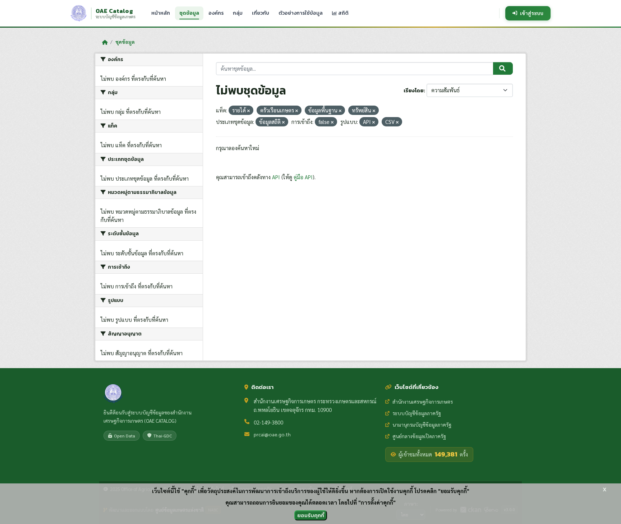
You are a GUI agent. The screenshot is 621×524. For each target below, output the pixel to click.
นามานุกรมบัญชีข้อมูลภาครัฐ (421, 424)
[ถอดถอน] (248, 110)
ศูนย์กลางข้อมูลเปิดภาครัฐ (419, 436)
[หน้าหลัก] (104, 42)
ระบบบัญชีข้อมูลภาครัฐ (416, 413)
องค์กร (216, 13)
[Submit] (503, 68)
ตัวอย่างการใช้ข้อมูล (301, 13)
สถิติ (343, 13)
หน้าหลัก (160, 13)
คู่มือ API (303, 176)
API (276, 176)
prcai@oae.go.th (272, 434)
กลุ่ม (238, 13)
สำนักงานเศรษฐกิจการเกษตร (422, 401)
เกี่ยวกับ (260, 13)
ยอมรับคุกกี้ (310, 515)
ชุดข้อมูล (189, 13)
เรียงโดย (414, 90)
